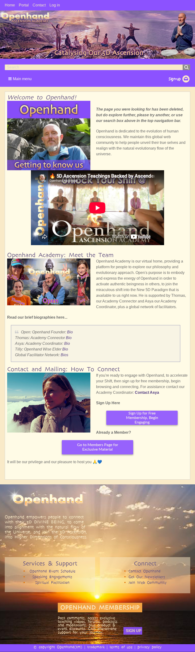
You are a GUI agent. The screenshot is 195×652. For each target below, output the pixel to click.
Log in (54, 5)
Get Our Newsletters (146, 576)
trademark (96, 647)
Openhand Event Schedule (52, 571)
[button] (20, 79)
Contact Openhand (144, 571)
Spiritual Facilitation (52, 582)
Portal (24, 5)
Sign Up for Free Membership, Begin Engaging (142, 417)
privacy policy (149, 647)
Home (10, 5)
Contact (39, 5)
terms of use (121, 647)
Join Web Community (147, 582)
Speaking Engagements (52, 576)
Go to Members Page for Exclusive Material (97, 447)
